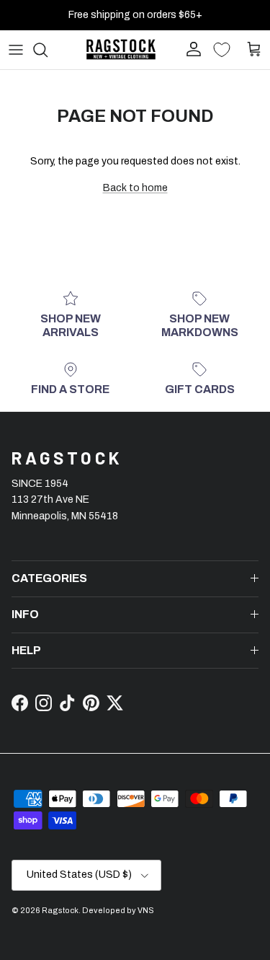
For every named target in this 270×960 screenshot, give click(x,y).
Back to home (135, 187)
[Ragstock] (121, 49)
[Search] (47, 50)
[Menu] (16, 50)
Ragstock (60, 910)
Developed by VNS (118, 910)
